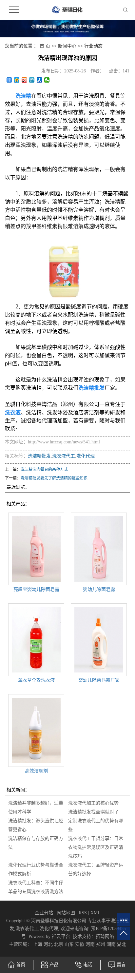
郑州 (100, 944)
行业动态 (93, 46)
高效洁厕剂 (36, 771)
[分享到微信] (47, 80)
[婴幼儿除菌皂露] (99, 549)
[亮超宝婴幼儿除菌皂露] (36, 549)
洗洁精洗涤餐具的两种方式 (44, 469)
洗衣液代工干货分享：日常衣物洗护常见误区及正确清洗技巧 (95, 847)
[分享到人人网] (39, 80)
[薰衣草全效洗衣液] (36, 639)
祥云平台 (61, 936)
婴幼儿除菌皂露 (99, 589)
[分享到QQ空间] (17, 80)
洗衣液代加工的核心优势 (93, 803)
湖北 (121, 944)
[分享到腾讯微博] (32, 80)
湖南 (111, 944)
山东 (69, 944)
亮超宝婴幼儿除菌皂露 (36, 589)
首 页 (45, 46)
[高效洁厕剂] (36, 730)
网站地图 (66, 912)
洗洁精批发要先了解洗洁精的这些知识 (54, 478)
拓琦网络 (105, 936)
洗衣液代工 (63, 456)
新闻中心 (67, 46)
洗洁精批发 (39, 456)
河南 (90, 944)
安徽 (79, 944)
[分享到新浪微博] (24, 80)
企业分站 (44, 912)
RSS (83, 912)
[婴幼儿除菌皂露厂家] (99, 639)
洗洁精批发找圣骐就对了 (93, 811)
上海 (37, 944)
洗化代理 (85, 456)
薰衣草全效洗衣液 (36, 680)
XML (95, 912)
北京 (58, 944)
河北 (48, 944)
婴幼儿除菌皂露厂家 (99, 680)
